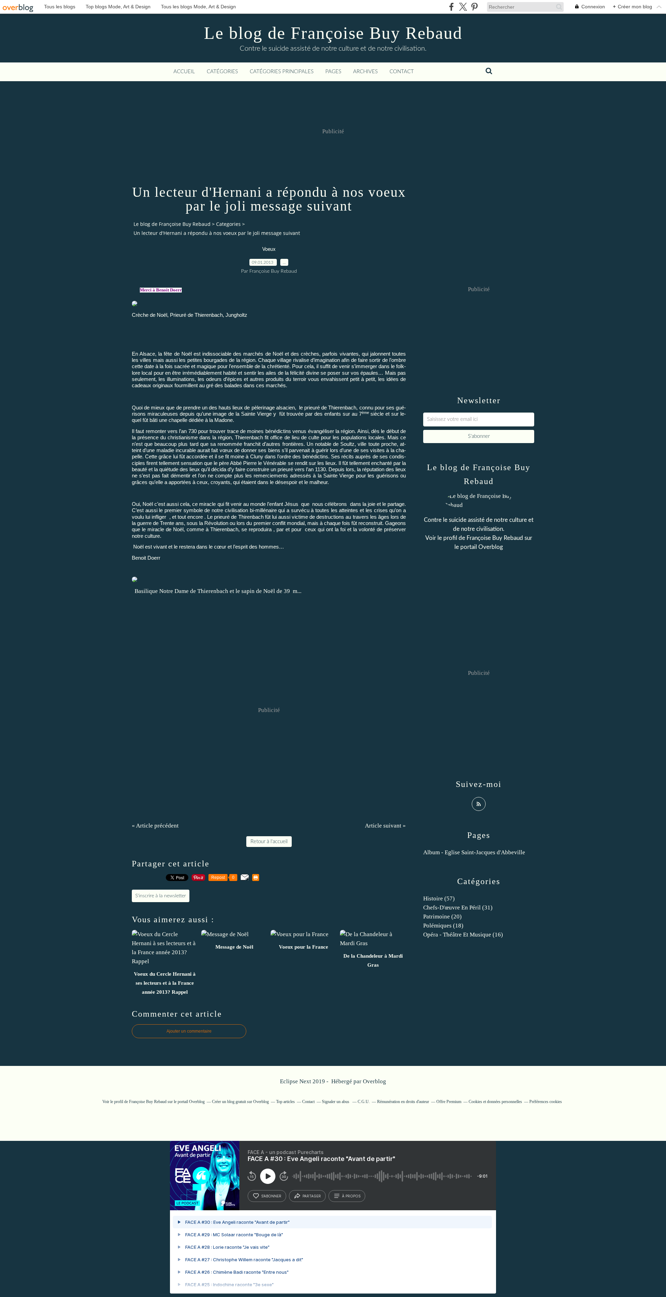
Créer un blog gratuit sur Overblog (240, 1101)
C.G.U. (364, 1101)
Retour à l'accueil (269, 841)
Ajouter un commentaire (189, 1031)
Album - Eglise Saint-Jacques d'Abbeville (474, 852)
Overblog (374, 1081)
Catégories (222, 71)
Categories (228, 224)
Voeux (268, 249)
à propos (351, 1196)
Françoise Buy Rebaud (495, 538)
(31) (458, 907)
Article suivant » (385, 825)
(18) (443, 925)
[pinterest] (474, 7)
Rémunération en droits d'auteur (403, 1101)
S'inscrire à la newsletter (160, 895)
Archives (365, 71)
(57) (439, 898)
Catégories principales (282, 71)
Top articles (285, 1101)
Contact (402, 71)
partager (311, 1196)
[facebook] (451, 7)
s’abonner (271, 1196)
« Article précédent (155, 825)
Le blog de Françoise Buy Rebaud (333, 33)
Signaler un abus (336, 1101)
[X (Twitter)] (463, 7)
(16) (463, 934)
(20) (442, 916)
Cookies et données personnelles (495, 1101)
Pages (333, 71)
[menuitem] (184, 71)
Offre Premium (448, 1101)
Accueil (184, 71)
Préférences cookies (545, 1101)
